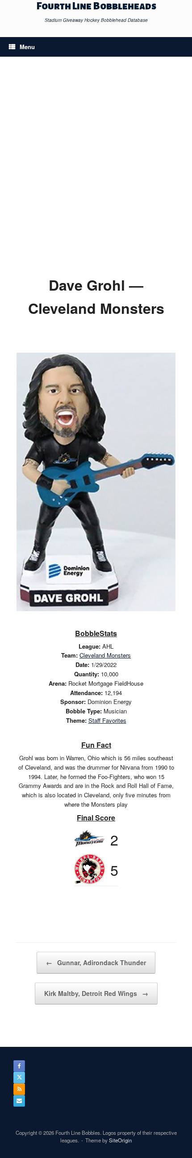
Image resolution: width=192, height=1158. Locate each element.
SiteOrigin (120, 1140)
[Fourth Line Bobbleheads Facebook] (19, 1066)
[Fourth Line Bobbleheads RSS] (19, 1089)
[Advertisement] (96, 173)
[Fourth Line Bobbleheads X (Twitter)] (19, 1077)
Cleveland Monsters (105, 655)
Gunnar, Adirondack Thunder (96, 962)
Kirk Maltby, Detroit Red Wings (96, 993)
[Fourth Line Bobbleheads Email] (19, 1101)
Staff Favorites (107, 720)
